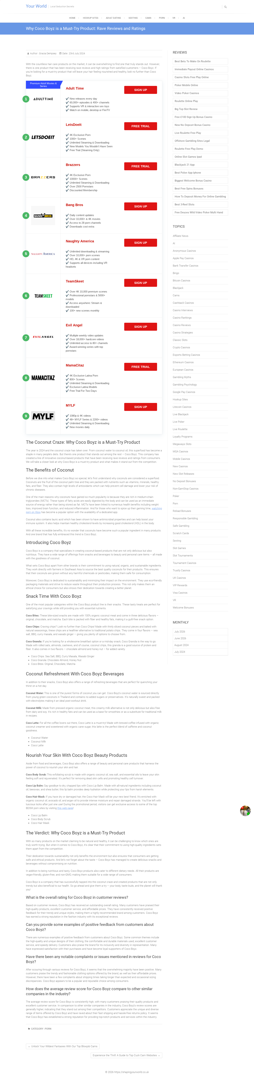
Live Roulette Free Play (188, 132)
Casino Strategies (183, 332)
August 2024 (181, 645)
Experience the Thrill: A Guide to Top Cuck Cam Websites (126, 1055)
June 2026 (180, 638)
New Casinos (180, 466)
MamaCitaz (75, 365)
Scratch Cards (181, 533)
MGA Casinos (180, 451)
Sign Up (140, 90)
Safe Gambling (181, 525)
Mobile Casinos (181, 459)
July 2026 (179, 631)
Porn (162, 18)
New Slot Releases (183, 473)
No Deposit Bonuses (184, 481)
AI (184, 18)
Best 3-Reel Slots (184, 204)
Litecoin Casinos (182, 406)
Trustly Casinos (181, 570)
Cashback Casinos (183, 302)
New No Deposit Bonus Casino (192, 125)
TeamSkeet (75, 281)
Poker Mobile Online (186, 85)
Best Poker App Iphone (188, 172)
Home (72, 18)
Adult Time (75, 88)
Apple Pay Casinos (183, 258)
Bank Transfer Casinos (185, 265)
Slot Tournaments (183, 555)
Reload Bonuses (182, 511)
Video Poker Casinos (187, 93)
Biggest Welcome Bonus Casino (193, 180)
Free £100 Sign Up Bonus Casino (193, 117)
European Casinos (183, 369)
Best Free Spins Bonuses (189, 188)
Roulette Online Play (186, 101)
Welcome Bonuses (183, 607)
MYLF (70, 405)
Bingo (176, 273)
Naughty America (80, 241)
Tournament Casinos (184, 563)
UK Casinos (179, 577)
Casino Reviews (182, 325)
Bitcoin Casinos (181, 280)
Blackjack (178, 288)
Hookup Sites (90, 18)
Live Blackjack (181, 414)
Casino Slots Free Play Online (192, 77)
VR (173, 18)
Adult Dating (113, 18)
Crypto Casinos (181, 347)
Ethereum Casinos (183, 362)
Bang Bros (74, 205)
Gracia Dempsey (48, 53)
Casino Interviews (183, 310)
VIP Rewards (180, 585)
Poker (176, 496)
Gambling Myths (182, 377)
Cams (148, 18)
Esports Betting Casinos (186, 354)
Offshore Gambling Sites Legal (192, 140)
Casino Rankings (182, 317)
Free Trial (140, 126)
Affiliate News (180, 236)
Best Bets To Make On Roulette (193, 61)
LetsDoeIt (74, 125)
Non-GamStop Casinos (186, 488)
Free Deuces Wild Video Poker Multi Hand (199, 212)
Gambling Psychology (185, 384)
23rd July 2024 (76, 53)
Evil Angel (74, 325)
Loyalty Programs (182, 436)
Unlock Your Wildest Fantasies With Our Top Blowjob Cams (62, 1046)
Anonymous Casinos (184, 250)
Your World (36, 6)
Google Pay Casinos (184, 392)
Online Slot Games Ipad (188, 156)
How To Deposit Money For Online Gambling (200, 196)
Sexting (133, 18)
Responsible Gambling (185, 518)
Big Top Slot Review (186, 109)
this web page (65, 808)
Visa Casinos (180, 592)
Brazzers (73, 165)
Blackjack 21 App (185, 164)
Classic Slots (180, 340)
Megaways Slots (182, 444)
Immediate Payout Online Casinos (194, 69)
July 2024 (179, 651)
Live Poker (178, 421)
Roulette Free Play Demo (189, 148)
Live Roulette (180, 429)
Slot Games (179, 548)
